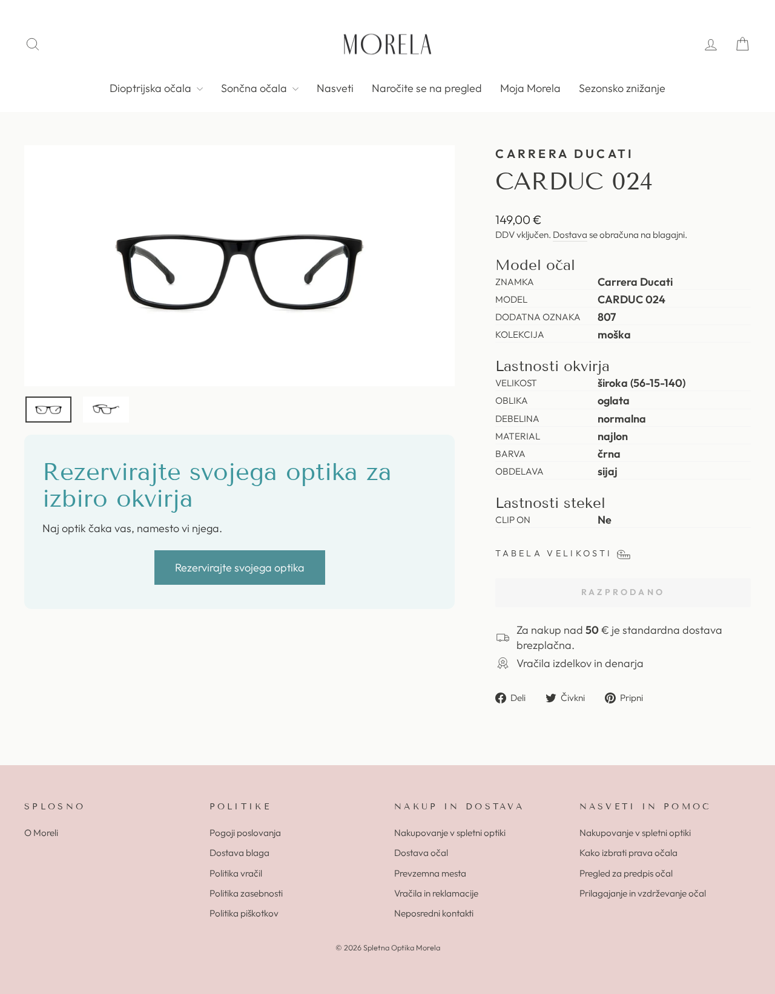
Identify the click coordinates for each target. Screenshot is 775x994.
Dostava (570, 234)
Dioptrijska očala (152, 88)
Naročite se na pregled (427, 88)
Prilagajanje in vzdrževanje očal (642, 893)
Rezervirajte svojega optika (240, 567)
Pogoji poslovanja (245, 832)
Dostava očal (421, 852)
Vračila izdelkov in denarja (580, 663)
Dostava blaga (239, 852)
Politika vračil (235, 873)
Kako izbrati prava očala (628, 852)
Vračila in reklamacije (436, 893)
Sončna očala (255, 88)
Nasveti (335, 88)
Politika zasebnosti (246, 893)
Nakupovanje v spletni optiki (450, 832)
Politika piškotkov (244, 913)
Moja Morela (530, 88)
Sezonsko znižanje (622, 88)
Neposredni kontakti (433, 913)
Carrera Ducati (564, 153)
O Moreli (41, 832)
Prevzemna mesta (430, 873)
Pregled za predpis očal (626, 873)
